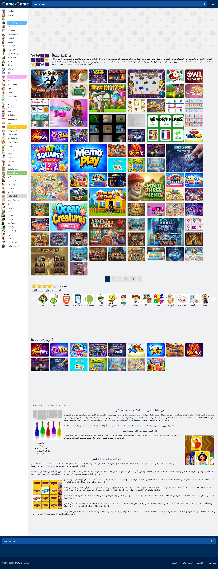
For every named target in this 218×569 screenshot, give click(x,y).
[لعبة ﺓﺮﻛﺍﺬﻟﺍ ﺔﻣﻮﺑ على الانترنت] (194, 76)
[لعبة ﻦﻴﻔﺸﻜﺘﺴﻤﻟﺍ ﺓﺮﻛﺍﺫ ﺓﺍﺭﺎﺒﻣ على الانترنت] (136, 254)
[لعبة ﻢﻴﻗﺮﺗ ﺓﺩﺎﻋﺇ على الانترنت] (194, 224)
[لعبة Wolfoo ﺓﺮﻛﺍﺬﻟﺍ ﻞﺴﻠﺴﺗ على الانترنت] (49, 187)
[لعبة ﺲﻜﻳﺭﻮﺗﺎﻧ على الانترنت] (136, 165)
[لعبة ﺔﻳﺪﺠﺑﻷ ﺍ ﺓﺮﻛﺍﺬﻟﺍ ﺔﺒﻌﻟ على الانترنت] (194, 105)
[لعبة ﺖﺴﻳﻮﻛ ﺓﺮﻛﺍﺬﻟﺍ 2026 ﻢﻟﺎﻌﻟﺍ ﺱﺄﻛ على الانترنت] (78, 194)
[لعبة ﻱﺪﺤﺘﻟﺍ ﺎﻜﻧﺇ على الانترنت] (156, 105)
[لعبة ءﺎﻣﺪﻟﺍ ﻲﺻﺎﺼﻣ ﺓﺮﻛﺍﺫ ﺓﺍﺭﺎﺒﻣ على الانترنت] (136, 239)
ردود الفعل (212, 563)
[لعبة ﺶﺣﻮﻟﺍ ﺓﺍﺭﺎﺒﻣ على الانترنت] (98, 76)
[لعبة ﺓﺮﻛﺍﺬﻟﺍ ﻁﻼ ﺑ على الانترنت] (156, 165)
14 (126, 279)
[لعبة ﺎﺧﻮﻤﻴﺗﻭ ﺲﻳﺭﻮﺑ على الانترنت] (146, 83)
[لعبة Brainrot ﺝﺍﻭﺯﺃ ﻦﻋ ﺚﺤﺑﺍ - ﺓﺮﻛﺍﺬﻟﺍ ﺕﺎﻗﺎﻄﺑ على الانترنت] (78, 135)
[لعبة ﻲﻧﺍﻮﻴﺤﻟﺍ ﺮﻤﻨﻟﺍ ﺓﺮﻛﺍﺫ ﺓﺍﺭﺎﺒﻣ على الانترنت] (49, 261)
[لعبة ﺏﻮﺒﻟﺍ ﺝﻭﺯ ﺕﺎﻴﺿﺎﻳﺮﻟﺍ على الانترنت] (194, 180)
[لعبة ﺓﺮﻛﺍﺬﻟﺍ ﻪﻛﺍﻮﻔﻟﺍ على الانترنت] (136, 105)
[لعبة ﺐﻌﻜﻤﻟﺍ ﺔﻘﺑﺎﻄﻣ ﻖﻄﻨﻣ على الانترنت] (117, 165)
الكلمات (200, 563)
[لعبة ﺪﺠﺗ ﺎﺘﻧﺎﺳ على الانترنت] (194, 254)
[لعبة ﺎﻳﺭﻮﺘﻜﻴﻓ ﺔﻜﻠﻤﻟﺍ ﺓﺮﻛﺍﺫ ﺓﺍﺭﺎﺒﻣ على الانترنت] (98, 254)
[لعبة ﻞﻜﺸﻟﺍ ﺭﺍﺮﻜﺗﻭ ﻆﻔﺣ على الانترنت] (117, 180)
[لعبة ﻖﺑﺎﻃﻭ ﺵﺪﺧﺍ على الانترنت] (194, 91)
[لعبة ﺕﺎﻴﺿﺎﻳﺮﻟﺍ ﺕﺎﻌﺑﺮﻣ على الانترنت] (49, 158)
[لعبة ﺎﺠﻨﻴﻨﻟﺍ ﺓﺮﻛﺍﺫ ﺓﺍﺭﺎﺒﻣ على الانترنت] (78, 268)
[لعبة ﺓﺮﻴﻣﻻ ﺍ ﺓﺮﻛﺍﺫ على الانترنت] (175, 105)
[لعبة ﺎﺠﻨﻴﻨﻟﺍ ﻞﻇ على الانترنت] (49, 83)
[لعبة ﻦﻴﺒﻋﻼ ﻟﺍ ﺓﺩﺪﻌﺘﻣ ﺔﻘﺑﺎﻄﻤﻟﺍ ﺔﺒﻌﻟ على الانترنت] (194, 194)
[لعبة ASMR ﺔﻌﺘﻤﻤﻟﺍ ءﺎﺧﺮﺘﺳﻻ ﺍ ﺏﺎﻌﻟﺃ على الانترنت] (107, 232)
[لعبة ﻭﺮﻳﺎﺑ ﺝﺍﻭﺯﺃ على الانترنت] (40, 135)
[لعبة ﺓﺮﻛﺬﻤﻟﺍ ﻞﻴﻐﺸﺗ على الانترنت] (88, 158)
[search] (204, 4)
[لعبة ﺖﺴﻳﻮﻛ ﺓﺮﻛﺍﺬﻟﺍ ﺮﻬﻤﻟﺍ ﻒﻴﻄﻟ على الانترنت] (78, 180)
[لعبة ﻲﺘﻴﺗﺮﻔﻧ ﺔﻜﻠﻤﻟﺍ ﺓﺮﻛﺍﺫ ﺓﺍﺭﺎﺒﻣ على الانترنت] (194, 239)
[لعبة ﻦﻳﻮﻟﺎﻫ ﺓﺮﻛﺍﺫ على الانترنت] (40, 105)
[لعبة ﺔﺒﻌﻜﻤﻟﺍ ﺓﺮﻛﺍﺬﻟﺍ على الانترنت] (175, 254)
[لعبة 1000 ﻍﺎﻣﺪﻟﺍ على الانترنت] (156, 254)
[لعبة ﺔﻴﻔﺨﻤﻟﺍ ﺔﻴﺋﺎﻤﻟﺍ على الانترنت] (136, 224)
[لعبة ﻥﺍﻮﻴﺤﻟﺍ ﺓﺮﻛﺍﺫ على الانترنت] (107, 128)
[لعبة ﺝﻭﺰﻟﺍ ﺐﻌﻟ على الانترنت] (194, 135)
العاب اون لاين (187, 563)
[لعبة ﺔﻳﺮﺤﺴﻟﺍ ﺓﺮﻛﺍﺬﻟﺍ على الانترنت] (156, 150)
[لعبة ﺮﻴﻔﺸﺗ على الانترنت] (59, 135)
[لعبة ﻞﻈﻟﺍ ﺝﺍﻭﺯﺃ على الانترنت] (136, 135)
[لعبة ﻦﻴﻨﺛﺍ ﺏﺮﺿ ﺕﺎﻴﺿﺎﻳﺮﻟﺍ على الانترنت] (98, 180)
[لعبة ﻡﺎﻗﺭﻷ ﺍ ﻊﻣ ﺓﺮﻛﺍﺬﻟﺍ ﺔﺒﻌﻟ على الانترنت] (194, 120)
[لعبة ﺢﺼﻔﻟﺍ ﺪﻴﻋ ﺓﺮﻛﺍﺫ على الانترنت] (175, 91)
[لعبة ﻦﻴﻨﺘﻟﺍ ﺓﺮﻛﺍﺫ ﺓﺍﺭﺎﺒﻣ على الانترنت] (59, 239)
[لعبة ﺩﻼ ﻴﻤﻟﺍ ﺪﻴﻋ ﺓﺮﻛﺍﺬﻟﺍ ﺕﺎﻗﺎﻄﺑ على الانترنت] (175, 76)
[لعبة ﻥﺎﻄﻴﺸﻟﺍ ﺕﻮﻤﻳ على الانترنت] (117, 76)
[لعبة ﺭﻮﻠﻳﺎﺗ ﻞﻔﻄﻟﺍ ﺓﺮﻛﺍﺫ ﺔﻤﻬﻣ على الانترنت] (156, 209)
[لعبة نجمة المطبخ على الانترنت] (78, 76)
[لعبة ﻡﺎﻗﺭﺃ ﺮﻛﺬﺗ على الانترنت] (136, 120)
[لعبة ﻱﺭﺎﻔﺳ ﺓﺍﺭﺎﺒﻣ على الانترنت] (40, 209)
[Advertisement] (77, 30)
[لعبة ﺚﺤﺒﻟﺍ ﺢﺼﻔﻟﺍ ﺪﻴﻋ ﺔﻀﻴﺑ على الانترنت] (107, 98)
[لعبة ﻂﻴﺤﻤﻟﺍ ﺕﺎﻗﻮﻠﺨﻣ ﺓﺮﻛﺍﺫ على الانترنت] (68, 217)
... (119, 279)
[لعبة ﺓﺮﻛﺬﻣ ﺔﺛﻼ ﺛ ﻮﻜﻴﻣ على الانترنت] (146, 187)
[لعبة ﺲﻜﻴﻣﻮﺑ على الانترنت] (136, 150)
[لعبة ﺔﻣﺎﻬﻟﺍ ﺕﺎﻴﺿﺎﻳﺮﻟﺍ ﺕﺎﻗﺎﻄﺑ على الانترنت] (175, 180)
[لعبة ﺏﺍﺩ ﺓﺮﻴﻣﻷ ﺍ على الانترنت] (68, 113)
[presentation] (33, 299)
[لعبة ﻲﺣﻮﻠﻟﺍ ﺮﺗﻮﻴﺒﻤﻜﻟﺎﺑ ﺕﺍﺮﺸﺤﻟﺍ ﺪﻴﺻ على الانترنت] (175, 194)
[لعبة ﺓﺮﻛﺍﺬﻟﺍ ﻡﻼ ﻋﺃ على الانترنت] (165, 128)
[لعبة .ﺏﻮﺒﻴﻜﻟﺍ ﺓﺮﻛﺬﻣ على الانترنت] (194, 209)
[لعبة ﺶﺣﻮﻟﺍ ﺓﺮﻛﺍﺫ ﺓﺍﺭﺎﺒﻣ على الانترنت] (117, 254)
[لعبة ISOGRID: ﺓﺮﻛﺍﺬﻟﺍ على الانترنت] (184, 158)
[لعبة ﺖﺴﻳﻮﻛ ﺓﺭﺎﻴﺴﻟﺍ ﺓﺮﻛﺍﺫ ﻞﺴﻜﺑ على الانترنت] (117, 150)
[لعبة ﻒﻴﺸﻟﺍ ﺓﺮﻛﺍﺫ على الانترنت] (175, 209)
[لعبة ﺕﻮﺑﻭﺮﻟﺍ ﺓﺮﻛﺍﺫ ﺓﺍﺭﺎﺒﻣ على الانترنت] (165, 232)
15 (133, 279)
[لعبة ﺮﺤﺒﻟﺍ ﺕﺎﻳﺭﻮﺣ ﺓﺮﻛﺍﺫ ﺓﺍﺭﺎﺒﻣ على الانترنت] (78, 254)
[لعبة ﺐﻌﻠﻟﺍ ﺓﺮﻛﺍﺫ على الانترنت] (40, 120)
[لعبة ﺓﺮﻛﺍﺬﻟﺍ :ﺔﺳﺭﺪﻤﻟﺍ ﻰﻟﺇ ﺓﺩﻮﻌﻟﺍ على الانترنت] (78, 91)
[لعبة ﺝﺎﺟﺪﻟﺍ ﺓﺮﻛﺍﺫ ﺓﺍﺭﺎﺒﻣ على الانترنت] (40, 239)
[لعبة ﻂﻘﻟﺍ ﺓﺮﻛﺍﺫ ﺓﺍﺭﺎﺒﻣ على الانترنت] (78, 239)
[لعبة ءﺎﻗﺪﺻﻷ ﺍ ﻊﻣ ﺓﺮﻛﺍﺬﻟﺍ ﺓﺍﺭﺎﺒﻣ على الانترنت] (40, 224)
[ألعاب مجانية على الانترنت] (15, 3)
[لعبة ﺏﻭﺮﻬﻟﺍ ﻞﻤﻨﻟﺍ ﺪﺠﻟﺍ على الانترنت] (107, 202)
